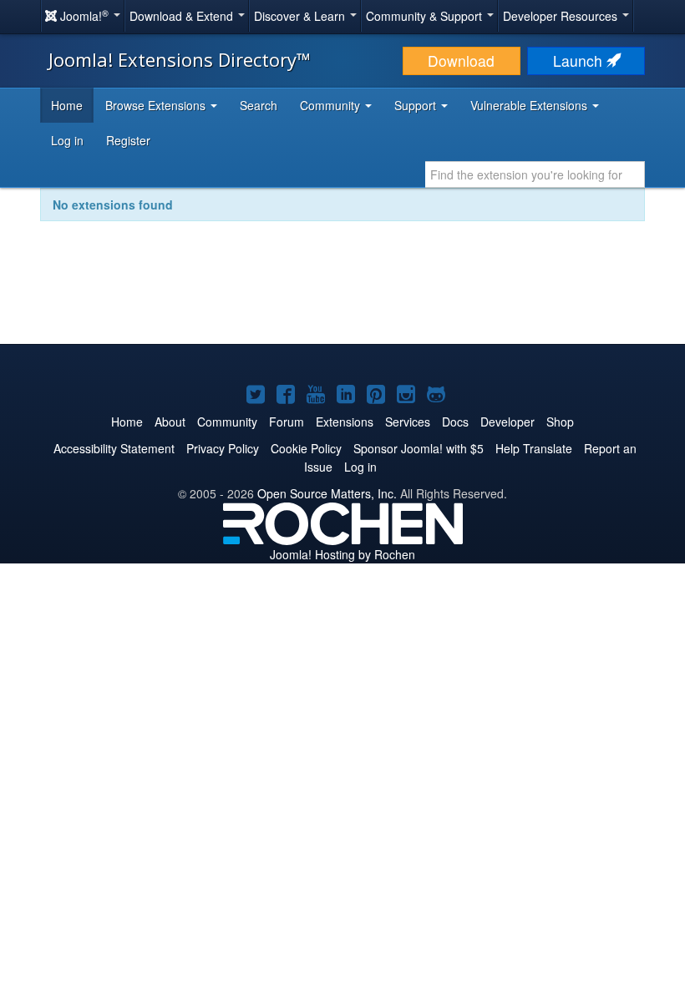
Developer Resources (562, 16)
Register (128, 140)
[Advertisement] (342, 293)
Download (461, 60)
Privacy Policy (222, 448)
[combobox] (535, 174)
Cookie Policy (306, 448)
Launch (579, 60)
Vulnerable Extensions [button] (530, 105)
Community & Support (425, 16)
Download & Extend (182, 16)
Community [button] (331, 105)
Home (67, 105)
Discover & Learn (301, 16)
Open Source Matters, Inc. (327, 493)
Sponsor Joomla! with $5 (418, 448)
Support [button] (416, 105)
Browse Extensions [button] (157, 105)
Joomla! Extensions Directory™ (179, 59)
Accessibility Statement (114, 448)
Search (258, 105)
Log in (67, 140)
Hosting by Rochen (342, 554)
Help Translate (533, 448)
